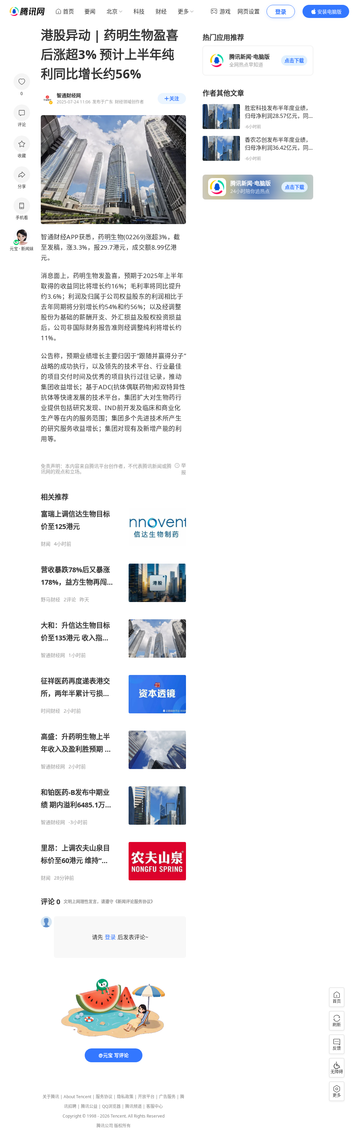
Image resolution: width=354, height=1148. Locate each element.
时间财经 (50, 711)
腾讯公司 (104, 1126)
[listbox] (113, 686)
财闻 (45, 543)
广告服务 (167, 1097)
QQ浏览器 (111, 1106)
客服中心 (154, 1106)
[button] (294, 60)
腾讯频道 (133, 1106)
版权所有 (122, 1126)
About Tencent (77, 1097)
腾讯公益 (89, 1106)
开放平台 (146, 1097)
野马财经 (50, 599)
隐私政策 (125, 1097)
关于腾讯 (51, 1097)
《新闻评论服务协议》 (134, 902)
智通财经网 (53, 655)
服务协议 (104, 1097)
